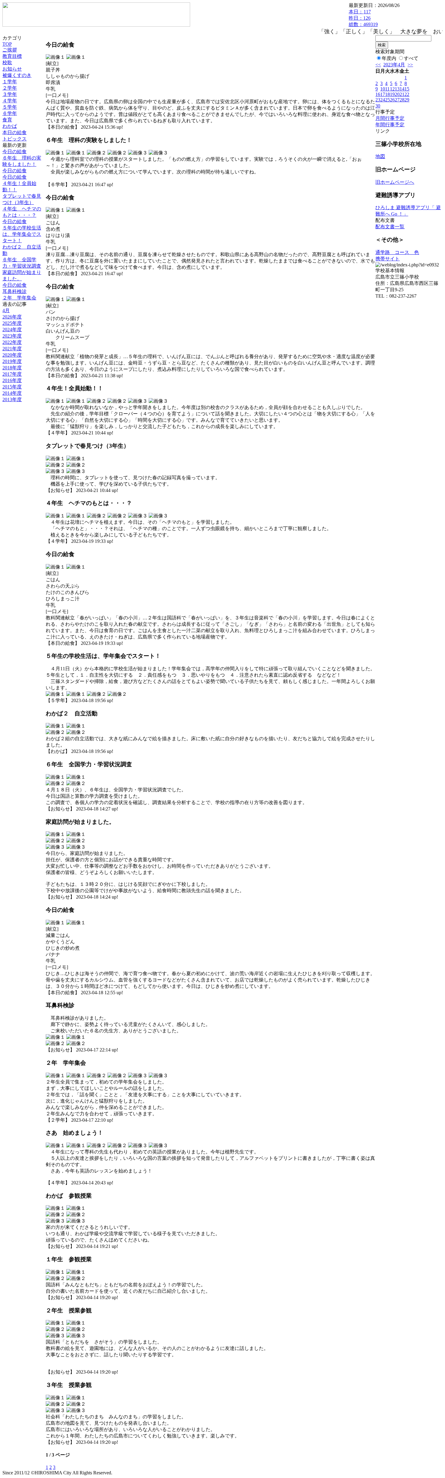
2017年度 (12, 374)
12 (392, 88)
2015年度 (12, 386)
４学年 (9, 100)
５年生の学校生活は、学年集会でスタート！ (21, 234)
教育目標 (12, 56)
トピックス (14, 138)
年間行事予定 (389, 124)
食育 (7, 119)
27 (397, 99)
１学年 (9, 81)
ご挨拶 (9, 49)
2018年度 (12, 367)
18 (387, 94)
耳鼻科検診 (14, 291)
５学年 (9, 107)
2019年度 (12, 361)
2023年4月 (394, 64)
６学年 (9, 113)
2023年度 (12, 335)
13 (397, 88)
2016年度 (12, 380)
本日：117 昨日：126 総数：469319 (363, 18)
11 (387, 88)
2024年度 (12, 329)
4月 (6, 310)
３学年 (9, 94)
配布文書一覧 (389, 226)
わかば (9, 126)
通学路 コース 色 (397, 252)
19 (392, 94)
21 (402, 94)
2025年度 (12, 323)
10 (382, 88)
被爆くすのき (16, 75)
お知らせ (12, 68)
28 (402, 99)
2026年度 (12, 316)
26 (392, 99)
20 (397, 94)
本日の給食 (14, 132)
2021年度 (12, 348)
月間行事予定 (389, 118)
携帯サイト (387, 258)
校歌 (7, 62)
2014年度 (12, 393)
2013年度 (12, 399)
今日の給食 (14, 151)
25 (387, 99)
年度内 (389, 58)
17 (382, 94)
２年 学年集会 (19, 297)
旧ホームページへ (394, 182)
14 (402, 88)
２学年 (9, 88)
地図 (380, 156)
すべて (411, 58)
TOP (7, 44)
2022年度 (12, 342)
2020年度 (12, 355)
